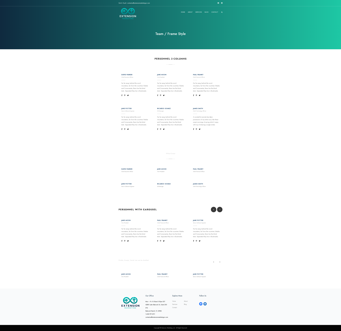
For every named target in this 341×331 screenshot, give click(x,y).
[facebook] (218, 3)
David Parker (126, 75)
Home (183, 12)
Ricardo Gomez (164, 108)
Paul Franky (198, 75)
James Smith (198, 108)
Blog (207, 12)
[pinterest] (124, 95)
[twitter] (128, 95)
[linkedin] (221, 3)
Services (198, 12)
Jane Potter (126, 108)
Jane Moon (161, 75)
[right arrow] (219, 209)
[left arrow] (213, 209)
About (190, 12)
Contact (214, 12)
